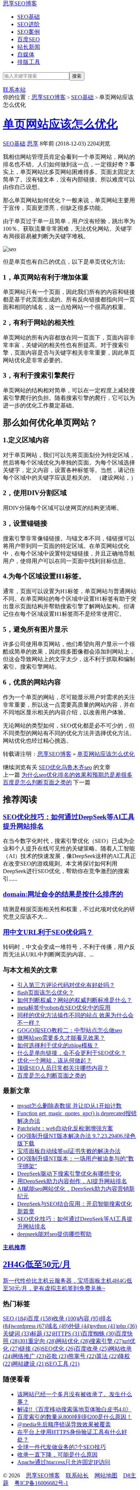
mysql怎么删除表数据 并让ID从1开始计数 (69, 1106)
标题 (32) (42, 1333)
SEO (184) (15, 1318)
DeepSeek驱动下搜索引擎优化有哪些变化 (69, 1174)
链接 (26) (30, 1349)
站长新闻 (28, 47)
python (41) (104, 1326)
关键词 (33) (17, 1333)
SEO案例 (28, 32)
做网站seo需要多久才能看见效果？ (61, 1038)
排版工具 (28, 62)
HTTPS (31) (67, 1333)
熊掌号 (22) (82, 1356)
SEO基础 (28, 17)
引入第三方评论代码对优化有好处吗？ (66, 985)
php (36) (127, 1326)
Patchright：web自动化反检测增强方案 (65, 1128)
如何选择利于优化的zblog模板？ (58, 1045)
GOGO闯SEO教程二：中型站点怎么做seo (69, 1030)
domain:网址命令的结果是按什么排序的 (63, 894)
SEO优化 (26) (58, 1349)
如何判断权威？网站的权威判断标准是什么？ (74, 1000)
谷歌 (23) (57, 1356)
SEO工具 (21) (62, 1364)
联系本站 (14, 90)
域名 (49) (57, 1326)
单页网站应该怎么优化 (60, 123)
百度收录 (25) (92, 1349)
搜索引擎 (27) (106, 1341)
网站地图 (105, 1475)
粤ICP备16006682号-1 (41, 1483)
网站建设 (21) (29, 1364)
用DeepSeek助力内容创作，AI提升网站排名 (72, 1181)
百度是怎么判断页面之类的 (37, 782)
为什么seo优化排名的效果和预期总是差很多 (77, 775)
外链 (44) (80, 1326)
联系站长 (77, 1475)
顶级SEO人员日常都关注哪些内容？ (63, 1068)
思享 (32, 143)
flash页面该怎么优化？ (45, 993)
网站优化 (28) (73, 1341)
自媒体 (25, 54)
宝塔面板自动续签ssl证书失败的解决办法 (69, 1151)
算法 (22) (107, 1356)
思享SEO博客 (20, 3)
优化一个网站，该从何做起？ (54, 1060)
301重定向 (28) (37, 1341)
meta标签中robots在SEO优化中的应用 (64, 1008)
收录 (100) (65, 1318)
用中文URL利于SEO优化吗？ (48, 932)
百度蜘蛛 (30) (99, 1333)
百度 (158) (40, 1318)
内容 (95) (89, 1318)
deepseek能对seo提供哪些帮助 (54, 1234)
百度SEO (28, 39)
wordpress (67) (29, 1326)
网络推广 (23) (29, 1356)
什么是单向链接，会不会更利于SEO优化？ (71, 1053)
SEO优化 (50, 767)
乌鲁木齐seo (76, 767)
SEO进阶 (28, 24)
